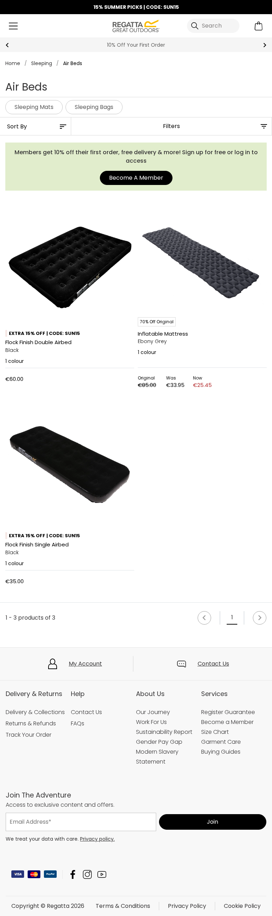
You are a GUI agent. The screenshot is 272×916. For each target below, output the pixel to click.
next (264, 45)
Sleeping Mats (34, 107)
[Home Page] (136, 25)
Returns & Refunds (31, 723)
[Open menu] (13, 26)
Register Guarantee (228, 712)
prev (7, 45)
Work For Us (151, 722)
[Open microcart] (258, 26)
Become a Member (227, 722)
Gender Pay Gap (159, 742)
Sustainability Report (164, 732)
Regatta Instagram (87, 874)
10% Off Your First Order (136, 44)
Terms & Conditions (123, 906)
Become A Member (136, 178)
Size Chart (215, 732)
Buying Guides (220, 752)
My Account (85, 664)
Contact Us (213, 664)
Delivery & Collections (35, 712)
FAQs (77, 723)
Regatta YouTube (101, 874)
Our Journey (153, 712)
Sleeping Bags (94, 107)
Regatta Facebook (72, 874)
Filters (171, 126)
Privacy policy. (97, 838)
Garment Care (221, 742)
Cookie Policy (242, 906)
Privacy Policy (187, 906)
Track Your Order (28, 735)
